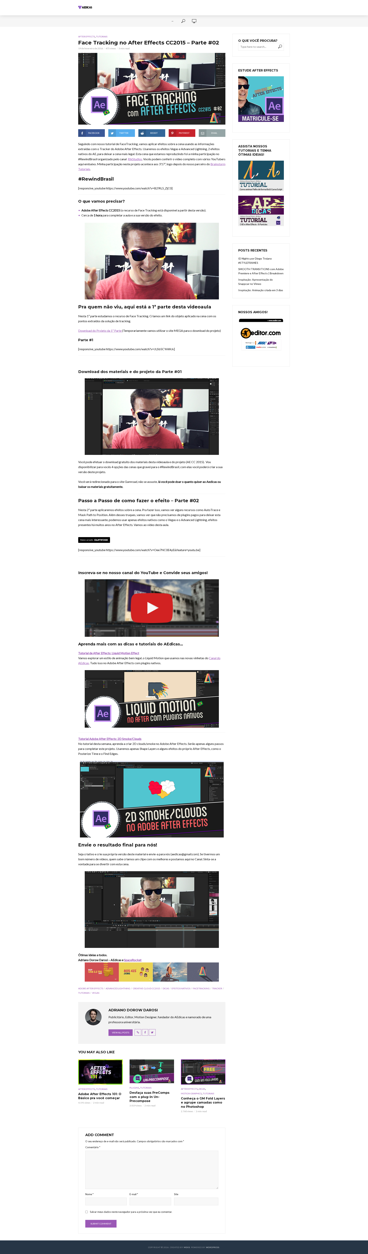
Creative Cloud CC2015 (146, 988)
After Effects (86, 36)
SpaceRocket (132, 960)
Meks (187, 1247)
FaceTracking (201, 988)
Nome (89, 1194)
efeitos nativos (181, 988)
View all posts (120, 1032)
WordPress (212, 1247)
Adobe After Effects (90, 988)
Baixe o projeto (86, 540)
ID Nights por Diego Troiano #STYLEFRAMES (255, 260)
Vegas (95, 992)
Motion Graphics (191, 1093)
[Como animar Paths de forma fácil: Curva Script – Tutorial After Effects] (261, 176)
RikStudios (135, 159)
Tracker (217, 988)
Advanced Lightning (118, 988)
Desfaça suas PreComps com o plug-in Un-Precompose (149, 1097)
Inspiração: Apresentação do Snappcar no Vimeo (255, 281)
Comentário (92, 1147)
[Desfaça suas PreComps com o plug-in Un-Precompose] (152, 1071)
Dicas (166, 988)
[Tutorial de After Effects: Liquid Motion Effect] (151, 699)
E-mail (134, 1194)
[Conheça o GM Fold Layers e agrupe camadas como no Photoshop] (203, 1071)
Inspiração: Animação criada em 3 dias (260, 290)
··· (172, 21)
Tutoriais (101, 36)
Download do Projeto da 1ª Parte (100, 330)
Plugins (134, 1087)
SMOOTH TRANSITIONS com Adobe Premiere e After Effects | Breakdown (261, 271)
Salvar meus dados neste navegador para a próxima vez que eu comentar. (131, 1211)
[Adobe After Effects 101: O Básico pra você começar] (100, 1071)
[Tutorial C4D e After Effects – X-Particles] (261, 211)
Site (176, 1194)
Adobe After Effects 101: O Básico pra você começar (99, 1096)
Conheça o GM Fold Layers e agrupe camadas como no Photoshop (203, 1103)
